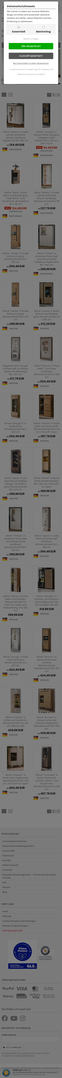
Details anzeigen (31, 39)
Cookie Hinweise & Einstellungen (24, 69)
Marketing (43, 31)
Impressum (46, 69)
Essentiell (18, 31)
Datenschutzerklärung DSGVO (31, 74)
